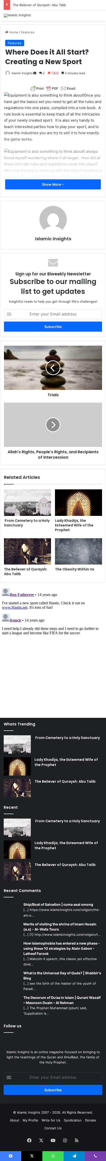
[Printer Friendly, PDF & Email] (53, 88)
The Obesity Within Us (74, 569)
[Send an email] (34, 73)
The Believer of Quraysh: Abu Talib (39, 5)
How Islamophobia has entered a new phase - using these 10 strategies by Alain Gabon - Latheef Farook (61, 948)
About (14, 1120)
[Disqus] (53, 647)
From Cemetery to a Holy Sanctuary (27, 523)
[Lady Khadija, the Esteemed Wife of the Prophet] (78, 502)
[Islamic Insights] (17, 15)
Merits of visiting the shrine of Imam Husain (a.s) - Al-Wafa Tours (59, 926)
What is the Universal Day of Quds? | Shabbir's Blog (62, 975)
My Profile (30, 1120)
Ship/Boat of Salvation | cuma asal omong (58, 904)
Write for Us (51, 1120)
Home (13, 32)
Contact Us (53, 1128)
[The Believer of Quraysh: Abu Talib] (27, 551)
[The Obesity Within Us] (78, 551)
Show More (52, 184)
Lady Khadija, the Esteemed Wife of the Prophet (74, 525)
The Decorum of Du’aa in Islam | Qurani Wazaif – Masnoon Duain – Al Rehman (62, 1000)
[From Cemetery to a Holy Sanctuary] (27, 502)
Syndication (73, 1120)
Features (28, 32)
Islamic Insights (22, 73)
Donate (90, 1120)
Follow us (12, 1026)
